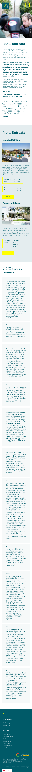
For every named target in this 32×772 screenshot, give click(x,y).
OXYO (7, 723)
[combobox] (7, 770)
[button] (27, 5)
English (7, 770)
